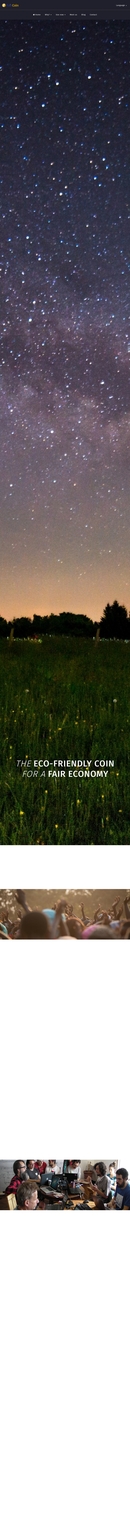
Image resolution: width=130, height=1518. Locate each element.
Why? (47, 15)
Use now (60, 15)
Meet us (73, 15)
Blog (84, 15)
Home (38, 15)
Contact (93, 15)
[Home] (10, 5)
